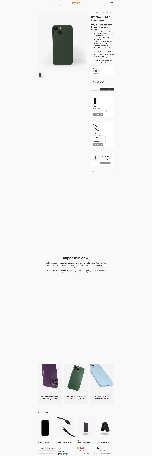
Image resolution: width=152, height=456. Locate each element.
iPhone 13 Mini (52, 448)
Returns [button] (93, 171)
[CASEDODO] (76, 3)
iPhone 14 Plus (42, 448)
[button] (40, 2)
